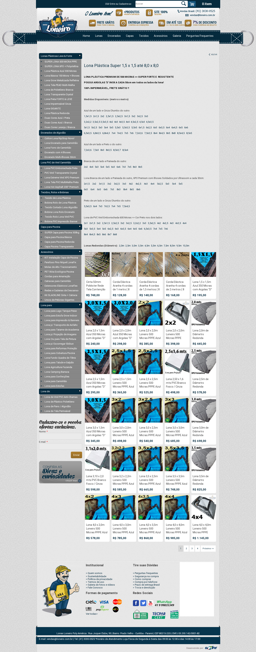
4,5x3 (142, 121)
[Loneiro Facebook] (136, 603)
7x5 (126, 133)
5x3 (100, 127)
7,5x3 (96, 150)
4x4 (127, 121)
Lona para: (46, 305)
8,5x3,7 (117, 150)
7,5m (166, 245)
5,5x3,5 (126, 127)
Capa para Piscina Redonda (59, 241)
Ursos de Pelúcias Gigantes (59, 299)
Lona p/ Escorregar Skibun (59, 343)
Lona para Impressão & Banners (62, 320)
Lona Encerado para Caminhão (61, 143)
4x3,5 (122, 121)
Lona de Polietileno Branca (59, 89)
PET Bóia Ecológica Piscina (59, 271)
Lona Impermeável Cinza (58, 103)
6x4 (168, 127)
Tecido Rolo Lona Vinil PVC (59, 216)
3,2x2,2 (87, 121)
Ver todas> (92, 613)
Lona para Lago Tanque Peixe (61, 310)
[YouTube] (150, 603)
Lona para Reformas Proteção (61, 348)
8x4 (155, 133)
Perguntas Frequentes (199, 35)
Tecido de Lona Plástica (58, 198)
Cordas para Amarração (57, 276)
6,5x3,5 (87, 133)
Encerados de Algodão (53, 132)
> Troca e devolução (144, 587)
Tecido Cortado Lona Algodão (61, 207)
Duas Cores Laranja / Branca (60, 127)
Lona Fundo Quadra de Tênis (60, 357)
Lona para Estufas (54, 386)
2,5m (128, 245)
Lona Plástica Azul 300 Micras (61, 71)
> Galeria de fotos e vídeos (100, 584)
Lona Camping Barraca (57, 371)
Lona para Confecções (57, 376)
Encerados (114, 35)
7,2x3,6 (139, 133)
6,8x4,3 (106, 133)
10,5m (186, 245)
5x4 (106, 127)
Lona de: (45, 391)
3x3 (146, 116)
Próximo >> (208, 548)
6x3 (155, 127)
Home (86, 35)
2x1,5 (96, 116)
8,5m (172, 245)
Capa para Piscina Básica (58, 237)
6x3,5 (161, 127)
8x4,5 (162, 133)
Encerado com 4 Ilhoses (58, 152)
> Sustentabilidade (96, 576)
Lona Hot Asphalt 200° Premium (62, 187)
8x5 (168, 133)
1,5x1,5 (87, 116)
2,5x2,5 (119, 116)
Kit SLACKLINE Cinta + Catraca (61, 295)
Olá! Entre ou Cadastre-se (118, 4)
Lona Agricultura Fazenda (58, 367)
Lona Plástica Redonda (57, 113)
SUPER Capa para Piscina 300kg (62, 232)
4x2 (111, 121)
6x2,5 (149, 127)
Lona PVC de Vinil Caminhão (56, 162)
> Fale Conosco (94, 587)
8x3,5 (109, 150)
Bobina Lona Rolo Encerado (60, 212)
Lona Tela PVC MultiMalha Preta (62, 182)
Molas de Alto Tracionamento (61, 267)
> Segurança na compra (146, 576)
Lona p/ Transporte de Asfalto (61, 325)
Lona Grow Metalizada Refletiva (62, 80)
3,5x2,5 (96, 121)
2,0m (121, 245)
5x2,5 (94, 127)
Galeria (177, 35)
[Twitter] (143, 603)
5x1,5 (87, 127)
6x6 (186, 127)
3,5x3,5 (104, 121)
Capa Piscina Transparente (59, 246)
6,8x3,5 (97, 133)
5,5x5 (134, 127)
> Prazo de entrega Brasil (146, 584)
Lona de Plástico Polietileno (59, 401)
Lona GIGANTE (53, 108)
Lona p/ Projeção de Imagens (60, 334)
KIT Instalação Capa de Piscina (61, 257)
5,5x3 (118, 127)
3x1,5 (127, 116)
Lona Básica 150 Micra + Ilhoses (62, 75)
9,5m (179, 245)
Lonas (99, 35)
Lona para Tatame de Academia (62, 329)
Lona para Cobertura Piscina (60, 353)
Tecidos (144, 35)
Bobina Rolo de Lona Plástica (60, 202)
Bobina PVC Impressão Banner (61, 221)
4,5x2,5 (134, 121)
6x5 (181, 127)
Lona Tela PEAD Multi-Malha (60, 85)
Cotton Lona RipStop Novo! (59, 138)
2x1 (86, 223)
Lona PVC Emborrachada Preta (61, 168)
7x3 (124, 166)
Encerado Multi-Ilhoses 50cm (60, 157)
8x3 (102, 150)
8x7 (109, 234)
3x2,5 (140, 116)
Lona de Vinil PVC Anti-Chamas (61, 397)
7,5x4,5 (126, 206)
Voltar (214, 55)
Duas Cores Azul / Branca (58, 122)
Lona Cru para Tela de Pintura (60, 339)
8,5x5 (189, 133)
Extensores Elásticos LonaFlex (61, 285)
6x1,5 (141, 127)
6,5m (159, 245)
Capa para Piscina (50, 226)
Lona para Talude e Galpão (59, 362)
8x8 (173, 133)
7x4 (113, 133)
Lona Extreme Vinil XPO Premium (62, 177)
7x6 (131, 133)
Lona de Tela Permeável (57, 411)
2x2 (102, 116)
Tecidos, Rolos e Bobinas (55, 192)
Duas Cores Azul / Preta (57, 117)
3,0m (134, 245)
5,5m (153, 245)
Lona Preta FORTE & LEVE (58, 99)
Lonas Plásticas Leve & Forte (56, 56)
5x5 (111, 127)
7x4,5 (120, 133)
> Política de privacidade (99, 579)
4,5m (147, 245)
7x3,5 (107, 206)
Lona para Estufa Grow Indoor (61, 315)
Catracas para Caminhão (58, 281)
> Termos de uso (95, 582)
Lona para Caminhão (56, 381)
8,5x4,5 (181, 133)
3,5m (140, 245)
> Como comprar (142, 579)
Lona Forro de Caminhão (58, 147)
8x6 (138, 189)
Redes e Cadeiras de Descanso (62, 290)
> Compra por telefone (145, 582)
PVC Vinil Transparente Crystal (61, 172)
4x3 (116, 121)
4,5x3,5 (149, 121)
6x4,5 (174, 127)
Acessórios (161, 35)
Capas (130, 35)
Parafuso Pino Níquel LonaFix (60, 262)
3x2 (133, 116)
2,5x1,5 (109, 116)
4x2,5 (138, 183)
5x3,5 (92, 228)
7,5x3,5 (148, 133)
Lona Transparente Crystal (59, 94)
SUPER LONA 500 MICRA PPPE (61, 61)
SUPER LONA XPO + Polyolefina (61, 66)
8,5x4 (125, 150)
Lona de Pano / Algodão (58, 406)
